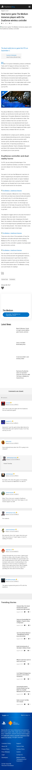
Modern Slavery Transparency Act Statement (21, 759)
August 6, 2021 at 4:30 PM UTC (12, 475)
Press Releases (6, 752)
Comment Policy (6, 743)
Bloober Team (5, 279)
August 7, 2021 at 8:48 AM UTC (12, 551)
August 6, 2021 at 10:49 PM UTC (13, 459)
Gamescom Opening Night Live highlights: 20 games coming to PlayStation (23, 621)
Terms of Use (20, 746)
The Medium (12, 279)
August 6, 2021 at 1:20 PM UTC (12, 404)
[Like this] (28, 612)
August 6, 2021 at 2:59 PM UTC (12, 443)
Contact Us (19, 754)
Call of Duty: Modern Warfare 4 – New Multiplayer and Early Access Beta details (23, 634)
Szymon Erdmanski (11, 55)
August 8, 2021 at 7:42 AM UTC (12, 581)
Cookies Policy (20, 749)
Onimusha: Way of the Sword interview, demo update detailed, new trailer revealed (23, 607)
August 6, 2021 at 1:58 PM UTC (12, 423)
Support (18, 743)
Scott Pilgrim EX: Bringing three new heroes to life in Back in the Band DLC (24, 674)
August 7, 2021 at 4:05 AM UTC (12, 531)
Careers (18, 752)
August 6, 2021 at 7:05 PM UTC (12, 494)
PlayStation (9, 7)
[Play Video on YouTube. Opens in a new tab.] (27, 106)
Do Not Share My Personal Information (8, 764)
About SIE (4, 746)
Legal (3, 754)
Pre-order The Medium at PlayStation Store (13, 314)
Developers (5, 757)
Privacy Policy (5, 749)
